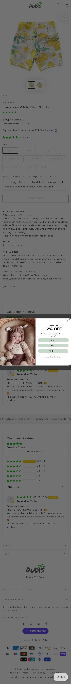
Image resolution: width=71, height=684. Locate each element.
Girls (53, 340)
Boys (53, 346)
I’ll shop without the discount (53, 357)
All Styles (53, 351)
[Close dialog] (68, 320)
